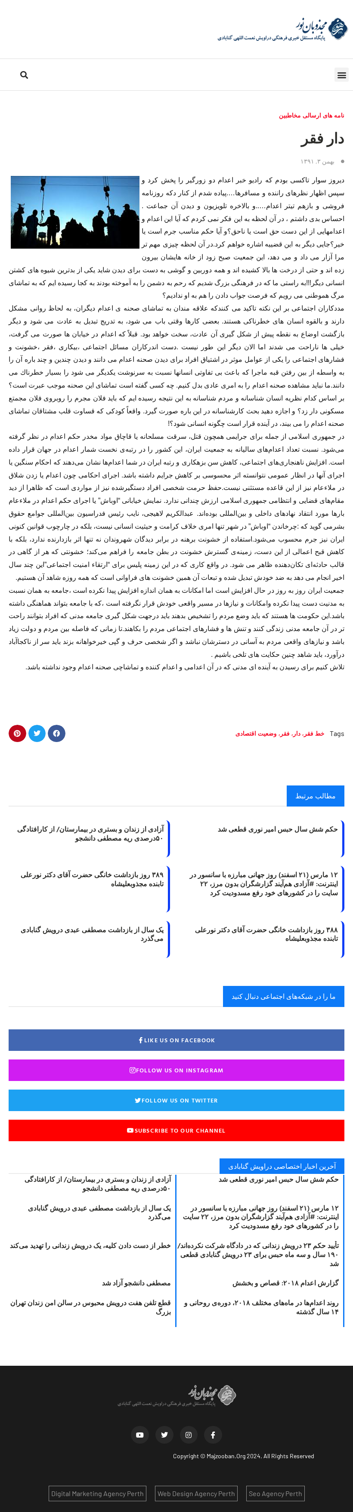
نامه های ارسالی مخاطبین (311, 115)
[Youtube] (140, 1435)
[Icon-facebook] (213, 1435)
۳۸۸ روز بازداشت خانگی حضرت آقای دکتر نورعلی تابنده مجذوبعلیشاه (266, 934)
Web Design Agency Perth (196, 1493)
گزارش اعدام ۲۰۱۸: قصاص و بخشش (285, 1283)
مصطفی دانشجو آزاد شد (136, 1283)
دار (296, 733)
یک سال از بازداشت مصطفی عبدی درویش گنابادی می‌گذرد (92, 934)
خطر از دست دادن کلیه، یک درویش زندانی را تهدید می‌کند (90, 1245)
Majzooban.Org (226, 1456)
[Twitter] (164, 1435)
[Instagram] (189, 1435)
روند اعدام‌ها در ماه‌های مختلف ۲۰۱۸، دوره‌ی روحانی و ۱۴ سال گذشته (261, 1307)
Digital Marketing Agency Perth (97, 1493)
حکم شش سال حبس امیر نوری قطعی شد (278, 829)
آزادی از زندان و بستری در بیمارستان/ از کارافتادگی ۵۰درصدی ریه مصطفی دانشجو (90, 833)
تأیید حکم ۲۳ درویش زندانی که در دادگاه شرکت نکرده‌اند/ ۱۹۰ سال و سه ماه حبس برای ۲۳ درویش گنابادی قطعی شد (258, 1254)
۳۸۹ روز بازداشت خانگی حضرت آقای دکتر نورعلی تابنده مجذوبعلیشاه (92, 879)
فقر (285, 733)
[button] (341, 75)
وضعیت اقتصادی (256, 733)
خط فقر (314, 733)
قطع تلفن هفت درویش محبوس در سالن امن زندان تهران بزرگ (90, 1307)
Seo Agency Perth (275, 1493)
